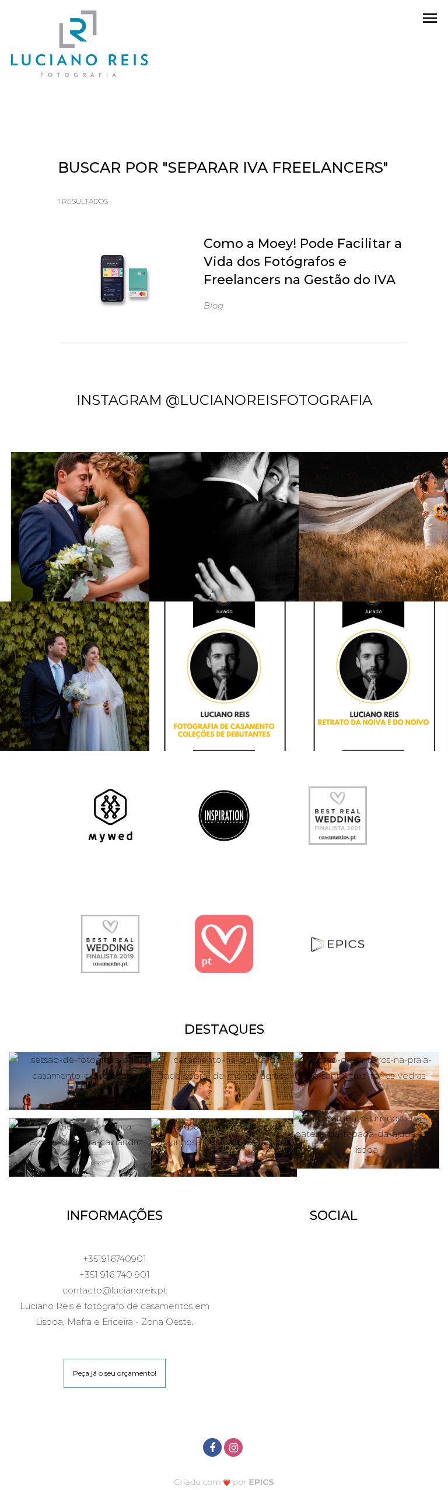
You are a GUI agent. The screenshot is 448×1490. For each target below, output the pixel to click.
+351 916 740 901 (114, 1274)
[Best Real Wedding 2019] (110, 943)
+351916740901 (114, 1258)
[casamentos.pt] (224, 943)
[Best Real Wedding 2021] (338, 814)
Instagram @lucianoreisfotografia (224, 399)
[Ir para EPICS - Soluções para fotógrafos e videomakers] (224, 1482)
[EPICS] (338, 943)
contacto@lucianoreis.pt (114, 1290)
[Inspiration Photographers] (224, 814)
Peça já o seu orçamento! (114, 1373)
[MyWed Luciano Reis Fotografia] (110, 814)
